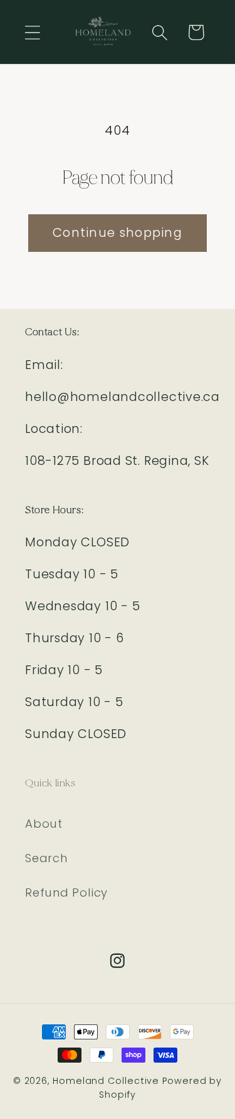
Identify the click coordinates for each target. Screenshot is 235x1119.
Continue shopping (117, 232)
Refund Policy (66, 892)
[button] (32, 32)
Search (46, 858)
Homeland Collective (106, 1081)
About (44, 823)
